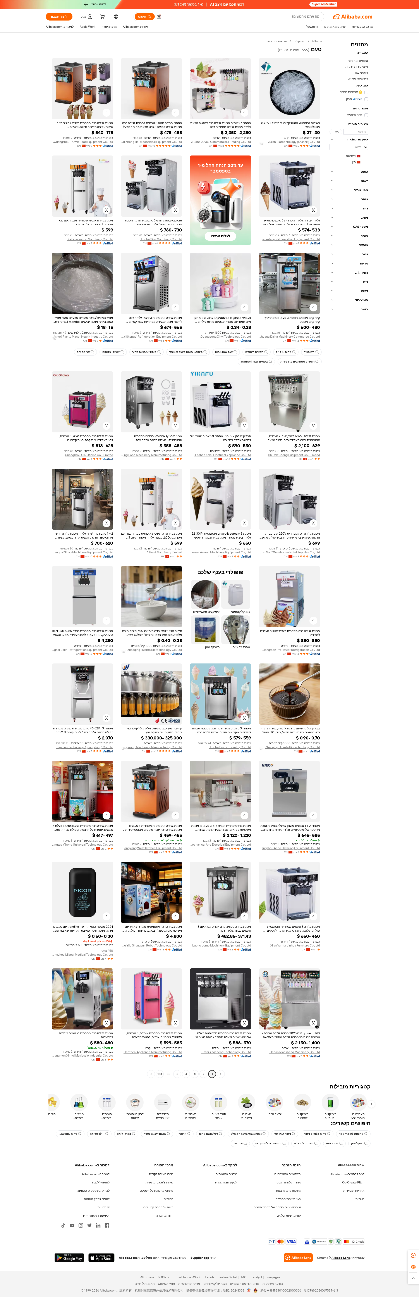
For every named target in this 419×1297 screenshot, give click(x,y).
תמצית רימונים (254, 352)
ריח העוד (309, 352)
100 (160, 1074)
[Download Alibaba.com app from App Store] (101, 1257)
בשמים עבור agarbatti (254, 361)
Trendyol (256, 1277)
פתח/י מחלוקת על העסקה (156, 1190)
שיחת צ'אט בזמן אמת (159, 1182)
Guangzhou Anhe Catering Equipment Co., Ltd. (289, 848)
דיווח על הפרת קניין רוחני (157, 1207)
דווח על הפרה (164, 1215)
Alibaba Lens (340, 1257)
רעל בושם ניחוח (208, 1133)
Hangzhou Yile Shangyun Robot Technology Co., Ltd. (151, 945)
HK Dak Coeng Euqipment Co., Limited (294, 455)
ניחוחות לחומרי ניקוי (351, 1133)
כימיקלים (299, 41)
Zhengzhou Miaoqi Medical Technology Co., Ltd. (82, 954)
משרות (359, 1199)
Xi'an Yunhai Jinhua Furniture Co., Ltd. (295, 945)
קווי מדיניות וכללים (289, 1215)
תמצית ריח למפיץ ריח (268, 1143)
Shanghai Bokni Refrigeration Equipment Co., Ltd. (82, 649)
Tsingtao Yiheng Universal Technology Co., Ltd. (82, 844)
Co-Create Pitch (353, 1182)
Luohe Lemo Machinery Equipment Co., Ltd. (221, 945)
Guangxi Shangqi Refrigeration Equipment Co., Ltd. (151, 336)
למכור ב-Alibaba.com (96, 1174)
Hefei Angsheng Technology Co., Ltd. (226, 1052)
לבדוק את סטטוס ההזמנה (93, 1190)
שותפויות (104, 1207)
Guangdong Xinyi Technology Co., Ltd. (225, 336)
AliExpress (147, 1277)
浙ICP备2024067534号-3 (321, 1290)
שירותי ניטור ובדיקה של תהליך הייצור (277, 1207)
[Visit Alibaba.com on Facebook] (107, 1225)
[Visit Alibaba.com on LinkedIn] (98, 1225)
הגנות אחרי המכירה (288, 1199)
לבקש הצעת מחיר (225, 1182)
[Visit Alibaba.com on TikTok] (63, 1225)
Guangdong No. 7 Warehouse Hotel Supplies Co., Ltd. (289, 552)
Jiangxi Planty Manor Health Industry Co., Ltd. (82, 336)
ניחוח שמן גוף (282, 1133)
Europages (273, 1277)
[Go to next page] (151, 1074)
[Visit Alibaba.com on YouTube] (72, 1225)
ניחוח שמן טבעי (68, 1133)
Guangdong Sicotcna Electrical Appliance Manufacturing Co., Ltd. (151, 1052)
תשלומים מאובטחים (287, 1174)
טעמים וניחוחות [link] (277, 41)
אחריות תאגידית (353, 1190)
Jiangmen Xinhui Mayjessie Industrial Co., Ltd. (82, 1055)
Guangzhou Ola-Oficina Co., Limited (89, 455)
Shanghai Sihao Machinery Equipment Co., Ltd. (82, 552)
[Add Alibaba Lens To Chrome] (298, 1257)
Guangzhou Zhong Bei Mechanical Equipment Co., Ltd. (151, 141)
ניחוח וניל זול (283, 352)
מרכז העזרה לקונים (161, 1174)
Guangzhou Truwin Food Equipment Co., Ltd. (83, 141)
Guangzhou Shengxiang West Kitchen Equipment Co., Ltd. (151, 848)
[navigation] (349, 558)
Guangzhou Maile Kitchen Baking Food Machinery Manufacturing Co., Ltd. (151, 455)
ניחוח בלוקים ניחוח (315, 1133)
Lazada (209, 1277)
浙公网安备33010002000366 (280, 1290)
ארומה (182, 1133)
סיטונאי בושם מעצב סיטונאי (186, 352)
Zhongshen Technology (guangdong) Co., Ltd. (82, 747)
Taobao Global (227, 1277)
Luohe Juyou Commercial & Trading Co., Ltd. (221, 141)
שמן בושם (332, 1143)
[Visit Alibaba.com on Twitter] (89, 1225)
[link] (413, 1255)
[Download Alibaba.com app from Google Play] (69, 1257)
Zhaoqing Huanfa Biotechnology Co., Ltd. (154, 649)
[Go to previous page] (221, 1074)
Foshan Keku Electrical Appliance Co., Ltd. (222, 455)
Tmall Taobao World (188, 1277)
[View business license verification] (249, 1290)
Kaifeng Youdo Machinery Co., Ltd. (90, 239)
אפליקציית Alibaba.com (135, 1257)
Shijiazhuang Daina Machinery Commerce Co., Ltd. (289, 336)
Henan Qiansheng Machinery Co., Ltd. (294, 1052)
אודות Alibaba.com (351, 1165)
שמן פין (238, 1143)
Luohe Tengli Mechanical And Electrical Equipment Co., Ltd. (220, 844)
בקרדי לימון (124, 1133)
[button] (159, 16)
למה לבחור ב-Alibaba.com (347, 1174)
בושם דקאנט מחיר (155, 1133)
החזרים (168, 1199)
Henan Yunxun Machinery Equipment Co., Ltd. (220, 552)
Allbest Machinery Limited (164, 552)
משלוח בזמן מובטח (288, 1190)
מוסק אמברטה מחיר (144, 352)
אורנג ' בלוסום (111, 352)
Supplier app (200, 1257)
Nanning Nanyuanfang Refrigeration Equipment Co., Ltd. (289, 239)
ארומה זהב (83, 352)
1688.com (164, 1277)
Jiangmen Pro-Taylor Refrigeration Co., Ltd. (291, 649)
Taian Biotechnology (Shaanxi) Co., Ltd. (294, 141)
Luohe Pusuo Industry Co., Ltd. (230, 747)
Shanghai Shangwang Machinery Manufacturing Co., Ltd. (151, 747)
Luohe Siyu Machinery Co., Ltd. (161, 239)
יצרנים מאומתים (226, 1174)
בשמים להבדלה (303, 1143)
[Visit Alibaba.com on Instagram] (80, 1225)
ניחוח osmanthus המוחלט (246, 1133)
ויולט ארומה (97, 1133)
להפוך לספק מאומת (97, 1199)
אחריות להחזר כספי (288, 1182)
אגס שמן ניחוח (224, 352)
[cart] (102, 17)
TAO (243, 1277)
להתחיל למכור (100, 1182)
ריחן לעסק (357, 1143)
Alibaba (317, 41)
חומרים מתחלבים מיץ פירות (297, 361)
